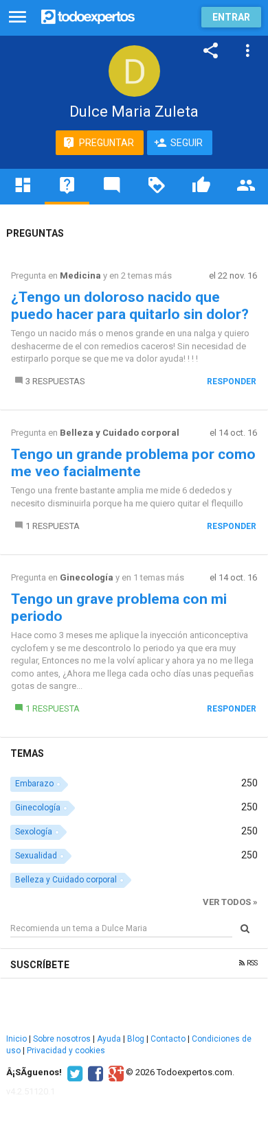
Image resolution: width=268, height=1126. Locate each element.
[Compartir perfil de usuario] (210, 51)
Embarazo (34, 783)
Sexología (33, 831)
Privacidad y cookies (66, 1050)
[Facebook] (94, 1072)
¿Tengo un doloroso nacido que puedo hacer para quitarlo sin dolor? (130, 305)
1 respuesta (52, 526)
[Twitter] (73, 1072)
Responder (231, 381)
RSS (251, 963)
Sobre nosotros (62, 1039)
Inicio (16, 1039)
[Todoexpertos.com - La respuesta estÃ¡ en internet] (88, 15)
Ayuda (109, 1039)
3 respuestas (55, 381)
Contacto (168, 1039)
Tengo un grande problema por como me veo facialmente (133, 463)
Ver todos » (230, 902)
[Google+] (114, 1072)
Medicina (80, 275)
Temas (27, 753)
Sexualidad (36, 855)
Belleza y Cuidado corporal (119, 432)
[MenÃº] (17, 17)
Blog (135, 1039)
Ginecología (86, 577)
